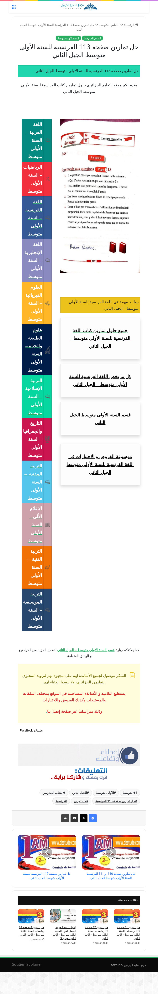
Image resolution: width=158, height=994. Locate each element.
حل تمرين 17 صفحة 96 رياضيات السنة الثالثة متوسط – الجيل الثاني (96, 932)
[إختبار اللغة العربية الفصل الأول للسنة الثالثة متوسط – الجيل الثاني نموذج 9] (63, 916)
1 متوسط (130, 793)
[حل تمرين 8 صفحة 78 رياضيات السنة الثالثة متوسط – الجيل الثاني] (31, 916)
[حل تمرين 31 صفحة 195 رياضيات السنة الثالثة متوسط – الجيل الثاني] (127, 916)
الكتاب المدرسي (53, 793)
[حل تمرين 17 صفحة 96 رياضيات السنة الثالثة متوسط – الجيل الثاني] (95, 916)
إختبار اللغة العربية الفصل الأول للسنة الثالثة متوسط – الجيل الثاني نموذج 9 (64, 932)
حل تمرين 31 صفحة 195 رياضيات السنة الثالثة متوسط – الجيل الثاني (128, 932)
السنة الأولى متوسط (68, 38)
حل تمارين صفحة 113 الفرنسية (115, 801)
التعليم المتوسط (109, 25)
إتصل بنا (53, 711)
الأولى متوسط (105, 793)
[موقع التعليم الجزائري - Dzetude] (79, 6)
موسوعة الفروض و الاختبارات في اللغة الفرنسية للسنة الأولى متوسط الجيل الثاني (100, 464)
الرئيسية (129, 25)
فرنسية (60, 801)
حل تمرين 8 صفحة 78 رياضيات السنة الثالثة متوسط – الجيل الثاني (31, 930)
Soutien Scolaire (26, 964)
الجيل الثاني (79, 793)
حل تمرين (80, 801)
